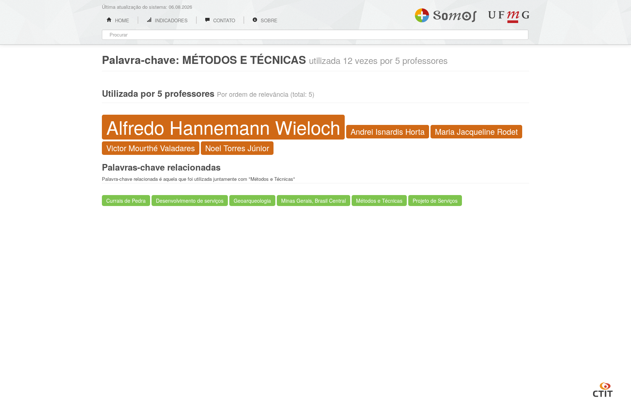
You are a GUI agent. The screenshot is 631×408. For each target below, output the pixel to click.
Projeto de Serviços (435, 200)
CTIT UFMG (603, 388)
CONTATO (223, 20)
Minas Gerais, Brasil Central (313, 200)
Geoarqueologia (252, 200)
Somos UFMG (445, 14)
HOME (121, 20)
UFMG (508, 17)
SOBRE (268, 20)
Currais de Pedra (126, 200)
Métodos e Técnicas (379, 200)
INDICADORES (170, 20)
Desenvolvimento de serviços (189, 200)
